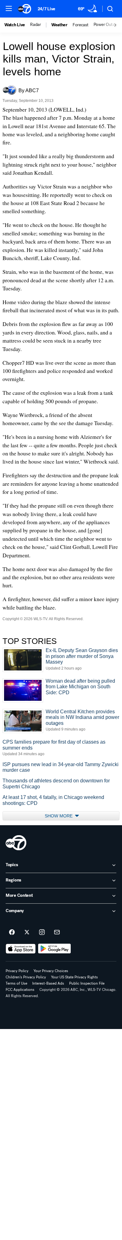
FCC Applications (20, 989)
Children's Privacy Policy (26, 977)
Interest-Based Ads (48, 983)
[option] (17, 25)
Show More (59, 815)
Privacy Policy (17, 971)
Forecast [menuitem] (81, 25)
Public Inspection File (86, 983)
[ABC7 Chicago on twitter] (27, 932)
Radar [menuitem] (35, 25)
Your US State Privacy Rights (74, 977)
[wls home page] (16, 842)
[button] (8, 8)
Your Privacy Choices (50, 971)
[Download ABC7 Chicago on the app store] (21, 949)
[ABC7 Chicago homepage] (24, 9)
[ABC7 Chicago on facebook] (12, 932)
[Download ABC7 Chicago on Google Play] (54, 949)
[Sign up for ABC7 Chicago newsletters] (57, 932)
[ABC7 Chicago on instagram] (42, 932)
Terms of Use (16, 983)
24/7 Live (46, 9)
